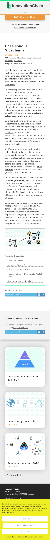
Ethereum (13, 186)
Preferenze (25, 531)
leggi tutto (12, 383)
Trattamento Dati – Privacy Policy (27, 537)
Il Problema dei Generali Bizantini (20, 269)
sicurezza (9, 132)
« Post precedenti (13, 475)
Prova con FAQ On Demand (25, 27)
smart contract (24, 183)
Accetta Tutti (25, 519)
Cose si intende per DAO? (23, 463)
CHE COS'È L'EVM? (15, 260)
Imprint (41, 537)
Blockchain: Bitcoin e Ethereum (19, 265)
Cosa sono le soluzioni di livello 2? (20, 281)
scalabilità (9, 61)
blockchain (21, 58)
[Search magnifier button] (43, 294)
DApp (8, 223)
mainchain (37, 58)
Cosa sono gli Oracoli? (21, 421)
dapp (29, 58)
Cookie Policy (11, 537)
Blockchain (35, 73)
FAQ (16, 55)
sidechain (18, 61)
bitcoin (13, 58)
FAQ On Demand (20, 327)
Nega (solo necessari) (25, 525)
